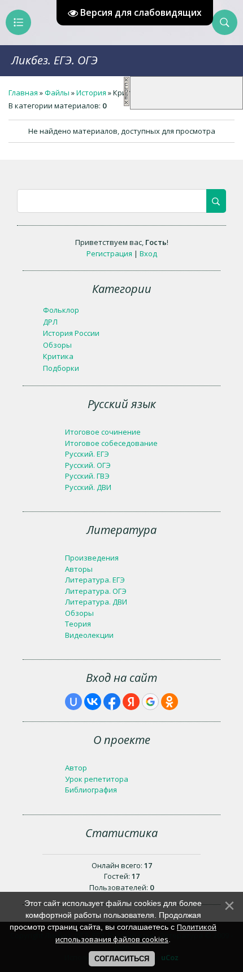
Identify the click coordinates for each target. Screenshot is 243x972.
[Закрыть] (126, 104)
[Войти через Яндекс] (131, 701)
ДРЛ (50, 322)
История (91, 92)
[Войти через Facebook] (111, 701)
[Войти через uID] (73, 701)
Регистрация (109, 253)
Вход (148, 253)
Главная (23, 92)
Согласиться (121, 959)
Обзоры (57, 345)
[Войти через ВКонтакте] (92, 701)
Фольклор (61, 310)
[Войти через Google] (150, 701)
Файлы (57, 92)
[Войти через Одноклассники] (169, 701)
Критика (58, 356)
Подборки (61, 368)
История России (71, 333)
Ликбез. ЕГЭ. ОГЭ (54, 60)
